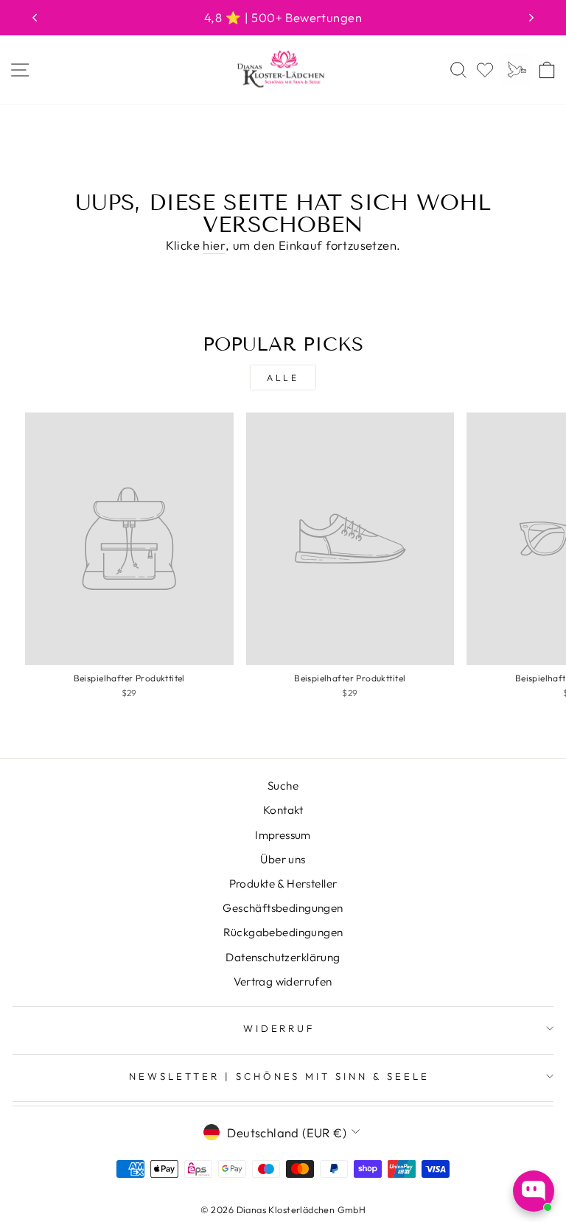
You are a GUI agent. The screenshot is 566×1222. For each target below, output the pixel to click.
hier (214, 245)
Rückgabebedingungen (283, 932)
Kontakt (283, 810)
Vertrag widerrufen (283, 982)
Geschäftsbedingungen (283, 908)
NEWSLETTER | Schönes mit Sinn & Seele (279, 1076)
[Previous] (34, 18)
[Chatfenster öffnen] (533, 1191)
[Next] (531, 18)
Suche (283, 786)
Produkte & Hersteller (283, 884)
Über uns (282, 859)
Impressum (283, 835)
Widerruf (279, 1028)
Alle (282, 377)
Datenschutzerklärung (283, 957)
